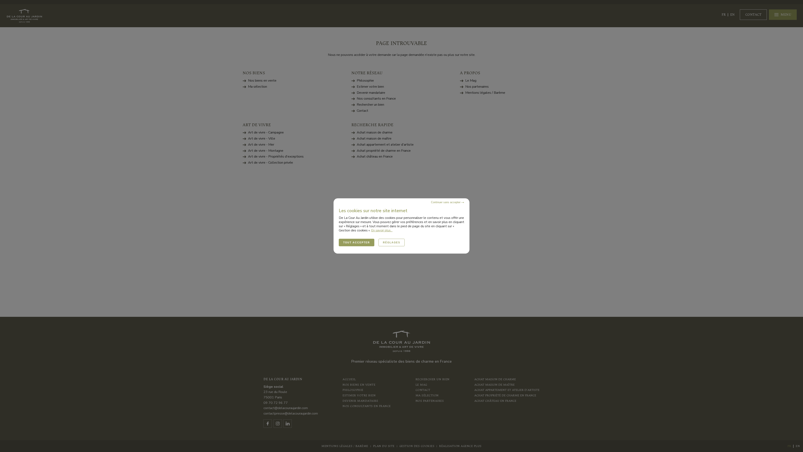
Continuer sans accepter (446, 202)
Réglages (391, 242)
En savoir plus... (382, 230)
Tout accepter (356, 242)
